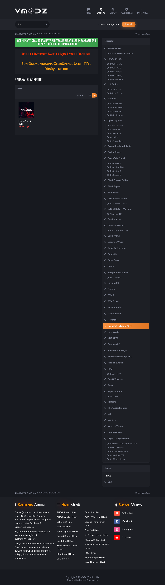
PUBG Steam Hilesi (66, 512)
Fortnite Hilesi (92, 530)
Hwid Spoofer (116, 115)
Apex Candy (115, 133)
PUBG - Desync (117, 447)
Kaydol (128, 24)
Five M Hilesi (101, 535)
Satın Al (101, 12)
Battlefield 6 (115, 163)
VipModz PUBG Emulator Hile (123, 443)
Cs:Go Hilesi (63, 558)
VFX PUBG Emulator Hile (121, 53)
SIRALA (80, 95)
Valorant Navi (116, 111)
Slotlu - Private (116, 107)
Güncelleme (126, 12)
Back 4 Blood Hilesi (67, 536)
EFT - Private (115, 277)
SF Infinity (114, 396)
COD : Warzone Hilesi (96, 517)
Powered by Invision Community (82, 580)
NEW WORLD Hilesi (95, 539)
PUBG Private (116, 64)
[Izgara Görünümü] (94, 95)
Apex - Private (116, 125)
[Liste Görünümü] (89, 95)
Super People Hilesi (95, 557)
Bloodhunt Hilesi (65, 554)
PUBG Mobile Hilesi (67, 517)
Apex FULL (115, 137)
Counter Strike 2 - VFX (120, 230)
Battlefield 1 (115, 171)
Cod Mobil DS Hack (119, 451)
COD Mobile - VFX (118, 203)
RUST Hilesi (91, 552)
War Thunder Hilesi (95, 562)
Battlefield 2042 (117, 167)
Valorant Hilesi (64, 526)
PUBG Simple (116, 71)
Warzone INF (116, 214)
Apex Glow (115, 129)
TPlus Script (115, 89)
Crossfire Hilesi (92, 512)
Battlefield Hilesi (65, 541)
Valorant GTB (116, 103)
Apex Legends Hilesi (67, 531)
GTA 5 (88, 535)
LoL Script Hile (64, 521)
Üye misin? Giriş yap (108, 24)
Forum (89, 12)
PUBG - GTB (115, 68)
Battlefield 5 (115, 175)
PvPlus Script (116, 93)
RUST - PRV (115, 374)
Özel (110, 482)
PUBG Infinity (116, 75)
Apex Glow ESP (117, 455)
